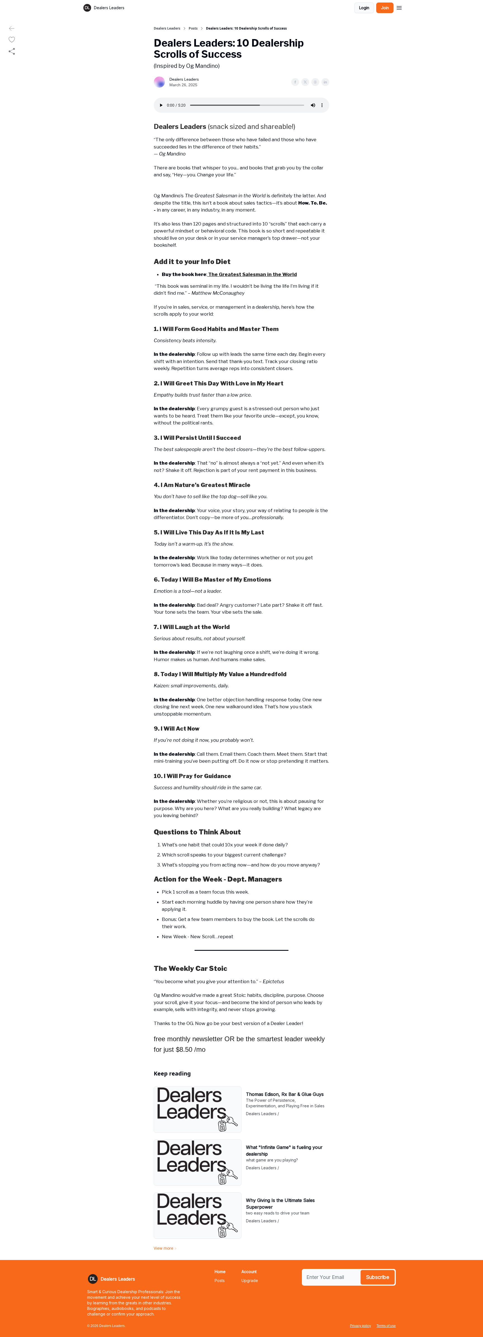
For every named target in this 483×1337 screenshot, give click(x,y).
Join (385, 7)
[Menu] (399, 7)
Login (364, 7)
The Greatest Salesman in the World (252, 274)
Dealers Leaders (167, 28)
